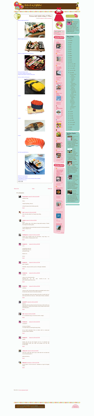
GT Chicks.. (72, 107)
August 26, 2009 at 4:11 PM (32, 301)
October (71, 68)
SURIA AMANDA (58, 43)
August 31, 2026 (62, 86)
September (72, 70)
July (70, 111)
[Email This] (18, 181)
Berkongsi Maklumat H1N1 (72, 97)
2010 (69, 60)
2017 (69, 44)
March (71, 120)
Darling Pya (42, 18)
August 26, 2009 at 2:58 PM (34, 273)
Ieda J (23, 212)
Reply (23, 207)
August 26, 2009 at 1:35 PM (31, 220)
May (70, 115)
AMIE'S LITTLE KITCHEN (59, 188)
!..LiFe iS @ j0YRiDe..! (33, 5)
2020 (69, 40)
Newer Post (16, 188)
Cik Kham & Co (25, 234)
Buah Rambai (62, 145)
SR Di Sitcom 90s (62, 125)
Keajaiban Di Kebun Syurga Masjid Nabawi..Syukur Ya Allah (75, 178)
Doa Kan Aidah (73, 94)
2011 (69, 57)
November (72, 66)
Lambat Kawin (73, 106)
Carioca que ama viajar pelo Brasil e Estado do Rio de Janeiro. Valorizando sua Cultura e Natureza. (59, 173)
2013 (69, 53)
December (72, 63)
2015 (69, 49)
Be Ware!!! (72, 100)
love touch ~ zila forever (59, 152)
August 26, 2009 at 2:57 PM (34, 262)
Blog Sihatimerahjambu (59, 108)
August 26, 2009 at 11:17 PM (34, 337)
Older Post (50, 188)
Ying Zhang (22, 406)
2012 (69, 55)
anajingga (58, 131)
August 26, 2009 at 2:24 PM (34, 234)
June (70, 113)
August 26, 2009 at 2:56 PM (34, 244)
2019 (69, 42)
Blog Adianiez (59, 201)
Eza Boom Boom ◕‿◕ (59, 212)
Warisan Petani (59, 142)
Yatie (23, 313)
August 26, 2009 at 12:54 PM (30, 212)
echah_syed (24, 350)
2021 (69, 38)
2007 (69, 129)
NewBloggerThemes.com (35, 406)
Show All (62, 232)
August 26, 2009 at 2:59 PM (34, 286)
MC (71, 109)
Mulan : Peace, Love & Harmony (59, 94)
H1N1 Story (72, 101)
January (71, 124)
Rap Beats (42, 406)
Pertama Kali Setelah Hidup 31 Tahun (40, 16)
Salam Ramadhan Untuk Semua (73, 83)
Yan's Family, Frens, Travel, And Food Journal (59, 68)
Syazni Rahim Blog (59, 122)
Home (33, 188)
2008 (69, 127)
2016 (69, 47)
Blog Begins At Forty (59, 83)
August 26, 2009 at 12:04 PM (33, 196)
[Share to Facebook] (22, 181)
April (71, 118)
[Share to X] (21, 181)
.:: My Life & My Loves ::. (59, 56)
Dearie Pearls (25, 196)
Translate (59, 34)
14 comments (49, 18)
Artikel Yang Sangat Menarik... (72, 87)
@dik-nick (24, 362)
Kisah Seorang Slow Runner (59, 224)
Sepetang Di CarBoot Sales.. (72, 104)
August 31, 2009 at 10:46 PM (32, 350)
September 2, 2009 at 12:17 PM (33, 362)
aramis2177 (24, 301)
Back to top (75, 406)
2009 (69, 62)
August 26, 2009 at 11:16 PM (34, 321)
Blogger (36, 405)
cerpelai (24, 220)
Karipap (62, 226)
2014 (69, 51)
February (71, 122)
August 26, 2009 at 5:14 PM (30, 313)
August (71, 72)
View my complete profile (71, 33)
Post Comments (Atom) (23, 390)
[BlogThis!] (19, 181)
